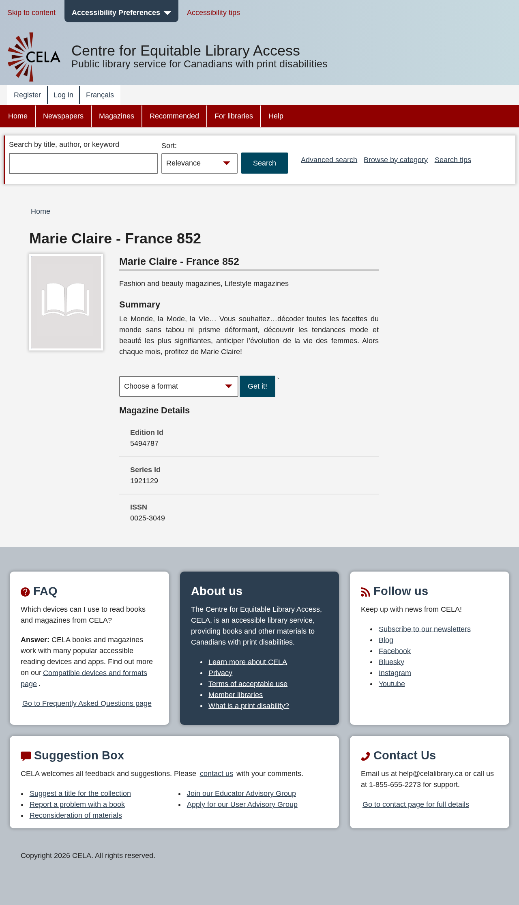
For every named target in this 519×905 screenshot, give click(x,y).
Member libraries (235, 694)
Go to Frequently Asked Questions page (87, 703)
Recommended (174, 116)
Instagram (395, 673)
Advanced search (329, 159)
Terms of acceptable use (247, 683)
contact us (216, 774)
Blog (386, 640)
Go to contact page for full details (415, 804)
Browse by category (396, 159)
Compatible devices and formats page (84, 678)
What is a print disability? (248, 705)
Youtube (392, 683)
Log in (63, 95)
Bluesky (391, 662)
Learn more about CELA (247, 662)
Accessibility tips (213, 13)
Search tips (453, 159)
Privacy (220, 673)
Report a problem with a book (77, 804)
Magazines (116, 116)
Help (275, 116)
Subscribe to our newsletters (425, 629)
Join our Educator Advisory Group (241, 793)
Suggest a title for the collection (80, 793)
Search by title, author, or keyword (64, 144)
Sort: (169, 146)
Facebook (395, 651)
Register (27, 95)
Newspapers (63, 116)
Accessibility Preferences (116, 13)
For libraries (233, 116)
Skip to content (31, 13)
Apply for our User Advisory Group (242, 804)
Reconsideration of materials (76, 815)
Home (18, 116)
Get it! (257, 386)
